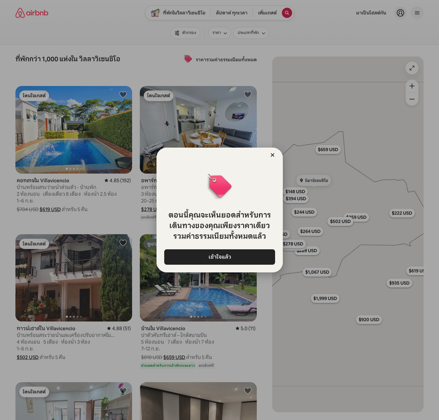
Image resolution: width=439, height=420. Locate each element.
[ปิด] (272, 155)
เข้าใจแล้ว (219, 256)
